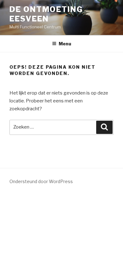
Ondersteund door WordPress (41, 181)
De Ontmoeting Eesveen (46, 14)
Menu (65, 43)
